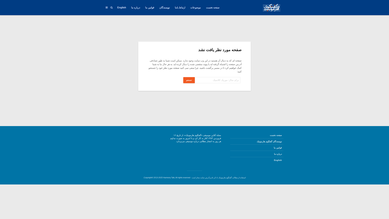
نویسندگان (164, 7)
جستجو (189, 80)
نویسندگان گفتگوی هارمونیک (269, 141)
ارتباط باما (180, 7)
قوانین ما (149, 7)
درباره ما (135, 7)
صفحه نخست (213, 7)
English (121, 7)
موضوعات (195, 7)
